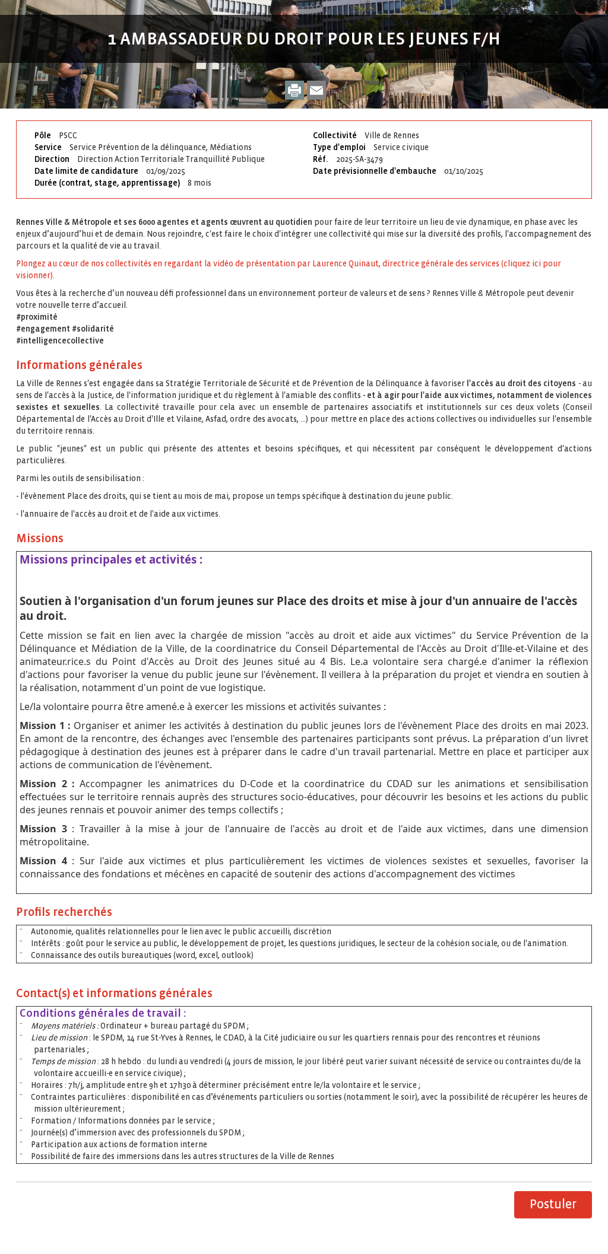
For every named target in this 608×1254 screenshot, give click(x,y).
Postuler (553, 1204)
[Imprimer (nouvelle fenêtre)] (294, 90)
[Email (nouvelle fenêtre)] (316, 90)
